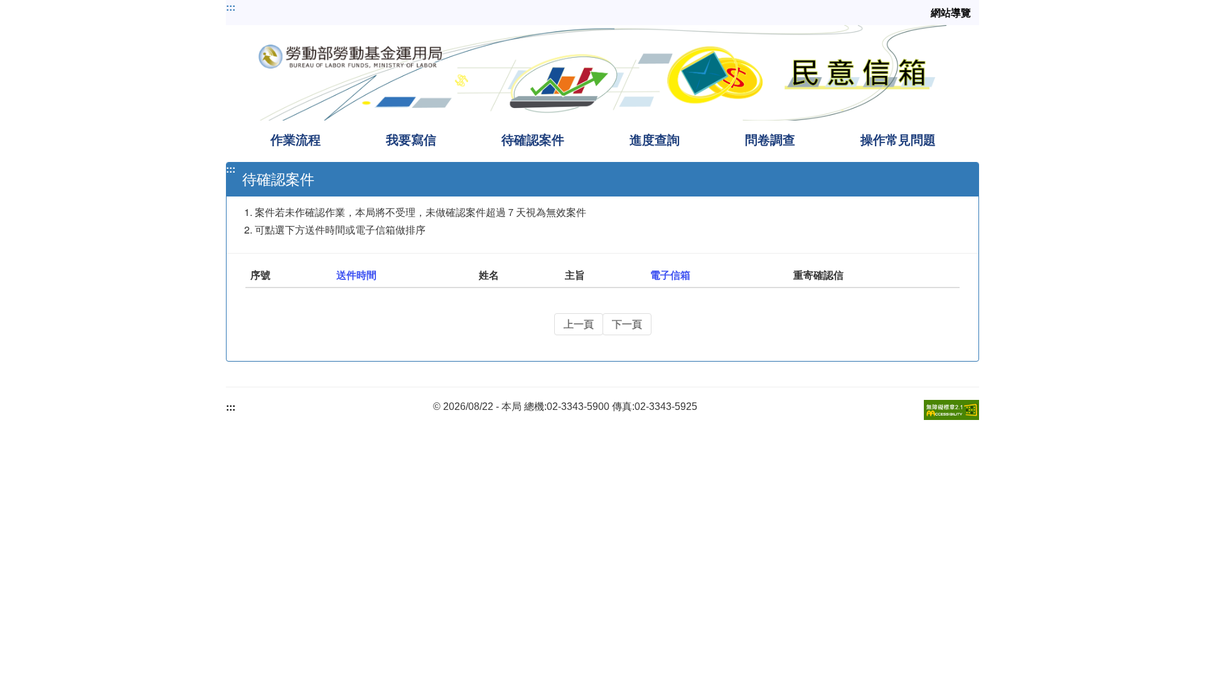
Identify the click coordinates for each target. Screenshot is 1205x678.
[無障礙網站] (951, 408)
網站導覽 (951, 12)
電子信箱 (670, 274)
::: (230, 7)
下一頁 (627, 323)
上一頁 (579, 323)
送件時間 (356, 274)
